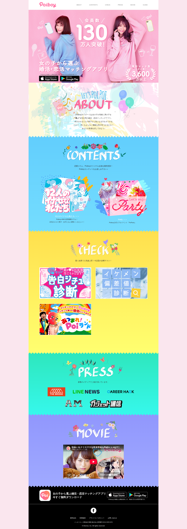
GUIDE (145, 5)
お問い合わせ (112, 518)
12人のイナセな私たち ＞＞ (67, 216)
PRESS (120, 5)
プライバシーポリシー (96, 518)
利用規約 (83, 518)
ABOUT (79, 5)
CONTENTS (93, 5)
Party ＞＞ (122, 219)
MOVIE (132, 5)
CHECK (107, 5)
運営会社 (73, 518)
